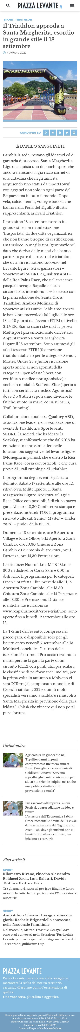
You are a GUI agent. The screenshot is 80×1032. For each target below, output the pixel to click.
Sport (9, 19)
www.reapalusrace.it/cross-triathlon (35, 611)
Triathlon (23, 19)
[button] (8, 5)
